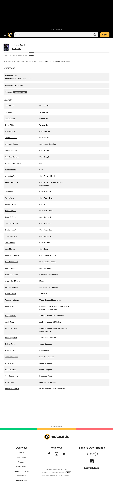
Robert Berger (10, 204)
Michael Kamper (11, 287)
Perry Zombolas (11, 268)
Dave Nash (9, 363)
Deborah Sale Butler (13, 163)
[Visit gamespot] (92, 455)
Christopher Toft (11, 262)
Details (31, 55)
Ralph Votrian (10, 170)
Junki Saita (9, 322)
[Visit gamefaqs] (92, 469)
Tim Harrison (10, 243)
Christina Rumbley (12, 157)
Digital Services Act (21, 471)
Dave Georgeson (11, 274)
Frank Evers (9, 306)
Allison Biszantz (11, 131)
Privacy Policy (21, 467)
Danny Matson (10, 294)
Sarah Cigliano (10, 211)
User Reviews (21, 55)
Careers (21, 462)
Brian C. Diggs (10, 217)
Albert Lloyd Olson (12, 281)
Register (105, 35)
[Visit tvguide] (92, 463)
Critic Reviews (9, 55)
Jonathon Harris (11, 236)
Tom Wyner (9, 198)
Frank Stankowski (12, 255)
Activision (19, 85)
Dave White (9, 125)
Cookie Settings (21, 480)
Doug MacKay (10, 316)
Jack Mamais (10, 106)
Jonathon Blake (11, 138)
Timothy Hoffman (12, 300)
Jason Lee (9, 192)
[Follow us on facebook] (49, 455)
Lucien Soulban (11, 328)
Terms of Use (21, 476)
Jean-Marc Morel (11, 357)
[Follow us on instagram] (56, 455)
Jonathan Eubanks (12, 223)
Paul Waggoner (11, 338)
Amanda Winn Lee (12, 176)
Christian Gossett (11, 144)
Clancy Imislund (11, 350)
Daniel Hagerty (11, 230)
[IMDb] (68, 472)
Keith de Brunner (12, 182)
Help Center (21, 457)
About (21, 453)
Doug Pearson (10, 370)
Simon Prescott (11, 150)
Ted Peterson (10, 119)
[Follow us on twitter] (64, 455)
